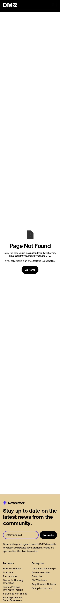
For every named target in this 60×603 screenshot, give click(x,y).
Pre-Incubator (10, 576)
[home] (11, 5)
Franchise (37, 576)
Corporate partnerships (44, 568)
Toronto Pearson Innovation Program (13, 588)
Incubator (8, 572)
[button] (54, 5)
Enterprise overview (42, 588)
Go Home (30, 269)
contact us (49, 260)
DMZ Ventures (39, 580)
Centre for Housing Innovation (13, 581)
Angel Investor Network (44, 584)
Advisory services (41, 572)
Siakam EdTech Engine (15, 593)
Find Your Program (12, 568)
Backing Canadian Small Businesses (12, 599)
